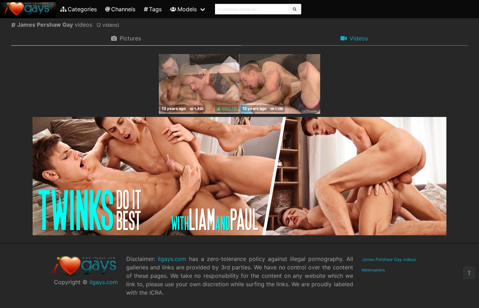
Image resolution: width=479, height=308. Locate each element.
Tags (155, 9)
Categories (82, 9)
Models (187, 9)
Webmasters (373, 270)
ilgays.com (103, 282)
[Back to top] (469, 273)
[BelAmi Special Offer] (239, 233)
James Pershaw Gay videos (389, 259)
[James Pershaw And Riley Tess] (280, 84)
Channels (123, 9)
